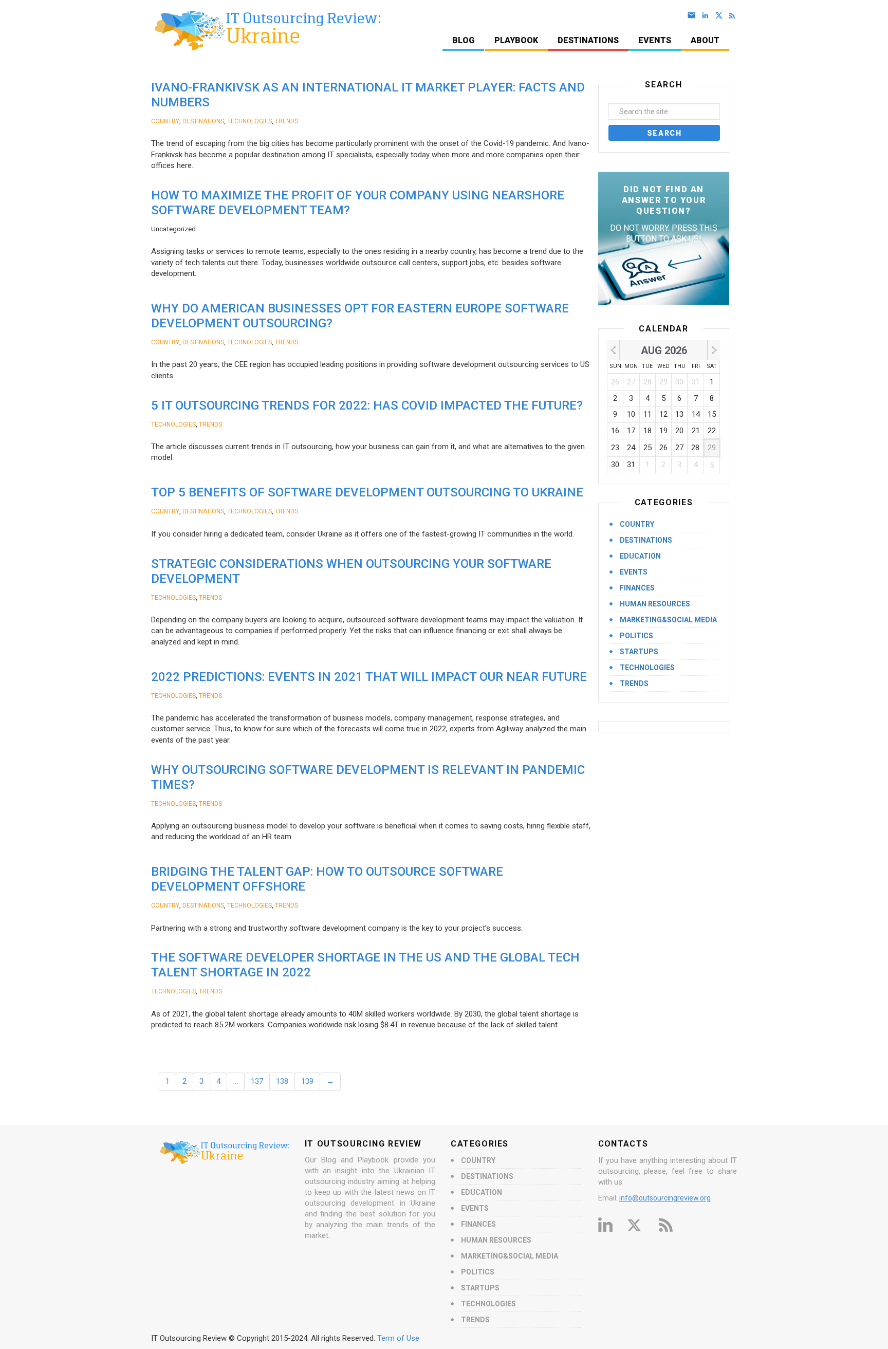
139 (307, 1081)
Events (654, 40)
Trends (286, 121)
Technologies (249, 121)
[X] (721, 16)
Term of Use (398, 1338)
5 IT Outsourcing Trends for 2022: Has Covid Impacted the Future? (367, 405)
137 (257, 1081)
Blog (463, 40)
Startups (639, 652)
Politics (636, 636)
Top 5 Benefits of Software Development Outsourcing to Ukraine (367, 492)
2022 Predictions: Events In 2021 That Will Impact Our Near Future (369, 677)
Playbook (516, 40)
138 (282, 1081)
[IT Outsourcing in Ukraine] (263, 30)
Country (165, 121)
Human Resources (655, 604)
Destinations (588, 40)
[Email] (693, 16)
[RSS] (734, 16)
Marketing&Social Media (668, 620)
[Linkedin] (707, 16)
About (705, 40)
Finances (637, 588)
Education (640, 556)
